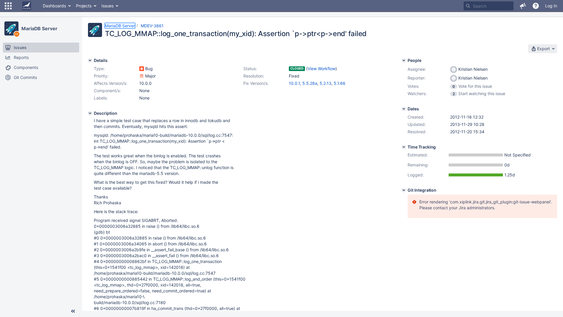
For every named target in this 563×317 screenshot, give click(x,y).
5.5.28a (309, 83)
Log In (551, 5)
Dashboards (54, 5)
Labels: (101, 97)
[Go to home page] (26, 6)
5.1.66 (339, 83)
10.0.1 (294, 83)
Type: (99, 68)
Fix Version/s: (256, 83)
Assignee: (417, 69)
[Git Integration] (404, 190)
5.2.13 (325, 83)
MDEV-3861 (152, 25)
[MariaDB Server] (11, 28)
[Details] (90, 60)
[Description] (90, 113)
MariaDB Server (39, 28)
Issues (107, 5)
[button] (8, 6)
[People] (404, 60)
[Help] (535, 6)
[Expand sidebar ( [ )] (73, 311)
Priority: (101, 75)
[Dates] (404, 109)
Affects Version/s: (110, 83)
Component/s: (107, 90)
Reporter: (416, 77)
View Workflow (321, 68)
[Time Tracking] (404, 147)
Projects (83, 5)
